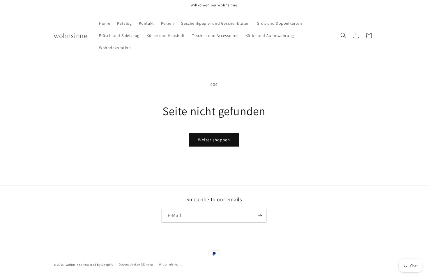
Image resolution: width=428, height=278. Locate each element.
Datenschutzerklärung (136, 264)
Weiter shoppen (214, 139)
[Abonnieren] (259, 215)
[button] (343, 35)
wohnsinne (74, 265)
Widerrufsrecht (170, 264)
